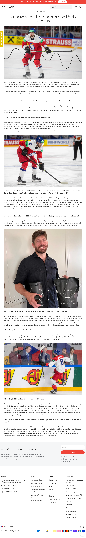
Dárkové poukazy (71, 511)
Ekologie (51, 496)
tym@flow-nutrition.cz (10, 485)
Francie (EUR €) (8, 526)
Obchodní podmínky (37, 486)
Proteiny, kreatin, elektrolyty (74, 498)
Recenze (51, 486)
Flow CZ (9, 531)
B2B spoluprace (53, 502)
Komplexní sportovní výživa (74, 495)
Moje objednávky (36, 500)
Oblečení (68, 508)
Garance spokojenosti (38, 480)
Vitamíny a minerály (72, 488)
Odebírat (73, 452)
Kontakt (51, 489)
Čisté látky (69, 504)
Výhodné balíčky (71, 485)
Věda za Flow (53, 480)
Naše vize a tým (53, 483)
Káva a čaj (69, 501)
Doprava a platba (36, 483)
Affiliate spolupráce (55, 499)
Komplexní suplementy (73, 492)
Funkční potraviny (71, 517)
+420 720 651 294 (9, 488)
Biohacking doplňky (72, 514)
